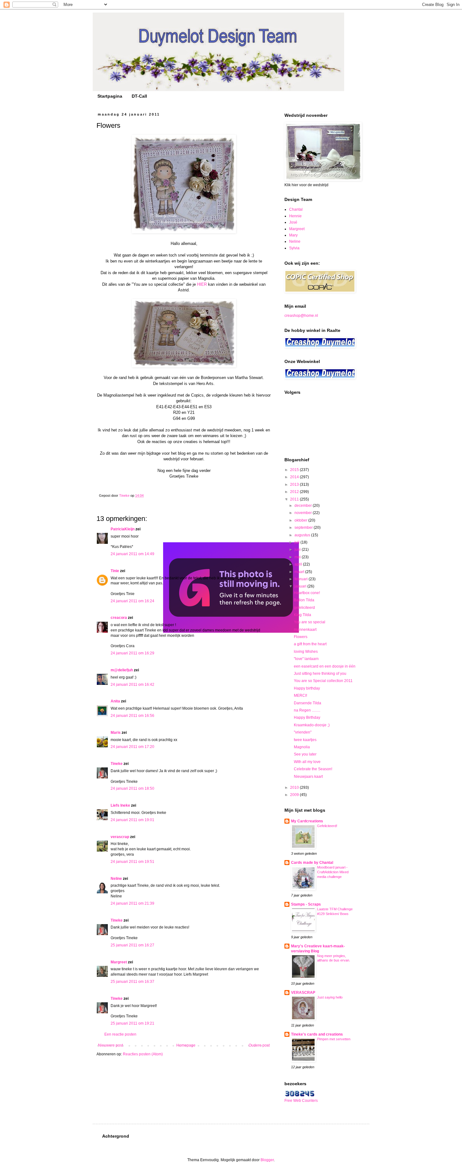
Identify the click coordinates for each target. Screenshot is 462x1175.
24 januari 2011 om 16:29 (132, 653)
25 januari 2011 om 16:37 (132, 981)
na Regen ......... (307, 710)
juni (298, 549)
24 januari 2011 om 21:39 (132, 903)
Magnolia (302, 747)
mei (298, 557)
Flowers (300, 637)
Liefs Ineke (120, 805)
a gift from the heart (310, 644)
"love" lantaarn (306, 659)
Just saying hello (330, 997)
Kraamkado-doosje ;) (312, 725)
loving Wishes (306, 651)
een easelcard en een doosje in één (324, 666)
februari (301, 579)
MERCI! (300, 695)
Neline (116, 878)
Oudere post (259, 1045)
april (298, 564)
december (303, 505)
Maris (116, 732)
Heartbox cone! (307, 593)
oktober (301, 520)
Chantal (296, 209)
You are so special (309, 622)
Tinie (115, 571)
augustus (302, 535)
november (303, 513)
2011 (295, 499)
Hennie (295, 216)
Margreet (119, 962)
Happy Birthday (307, 717)
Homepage (185, 1045)
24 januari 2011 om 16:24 (132, 601)
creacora (119, 617)
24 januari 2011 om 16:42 (132, 684)
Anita (115, 701)
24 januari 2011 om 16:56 (132, 715)
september (304, 527)
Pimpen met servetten (333, 1039)
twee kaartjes (305, 740)
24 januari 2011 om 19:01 (132, 820)
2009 (295, 795)
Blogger (267, 1160)
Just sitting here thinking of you (320, 673)
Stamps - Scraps (306, 904)
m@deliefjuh (122, 670)
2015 (295, 470)
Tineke (117, 763)
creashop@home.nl (301, 315)
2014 (295, 477)
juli (297, 542)
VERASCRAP (303, 992)
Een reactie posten (120, 1034)
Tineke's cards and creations (317, 1034)
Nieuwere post (110, 1045)
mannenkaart (305, 629)
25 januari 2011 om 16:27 (132, 945)
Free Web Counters (301, 1100)
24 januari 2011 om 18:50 (132, 788)
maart (299, 572)
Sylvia (294, 248)
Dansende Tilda (307, 703)
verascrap (120, 837)
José (293, 222)
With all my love (307, 762)
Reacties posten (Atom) (143, 1054)
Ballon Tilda (304, 600)
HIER (202, 284)
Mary (293, 235)
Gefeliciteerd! (327, 826)
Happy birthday (307, 688)
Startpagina (109, 96)
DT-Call (139, 96)
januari (300, 586)
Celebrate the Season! (313, 769)
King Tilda (302, 615)
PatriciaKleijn (123, 529)
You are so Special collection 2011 (323, 681)
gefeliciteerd (304, 607)
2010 (295, 787)
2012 (295, 492)
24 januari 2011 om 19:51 (132, 861)
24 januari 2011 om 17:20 (132, 747)
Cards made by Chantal (312, 862)
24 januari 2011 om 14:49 (132, 554)
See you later (305, 754)
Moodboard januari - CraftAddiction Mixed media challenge (333, 872)
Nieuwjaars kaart (308, 776)
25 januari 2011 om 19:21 (132, 1023)
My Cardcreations (307, 821)
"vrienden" (302, 732)
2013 (295, 484)
